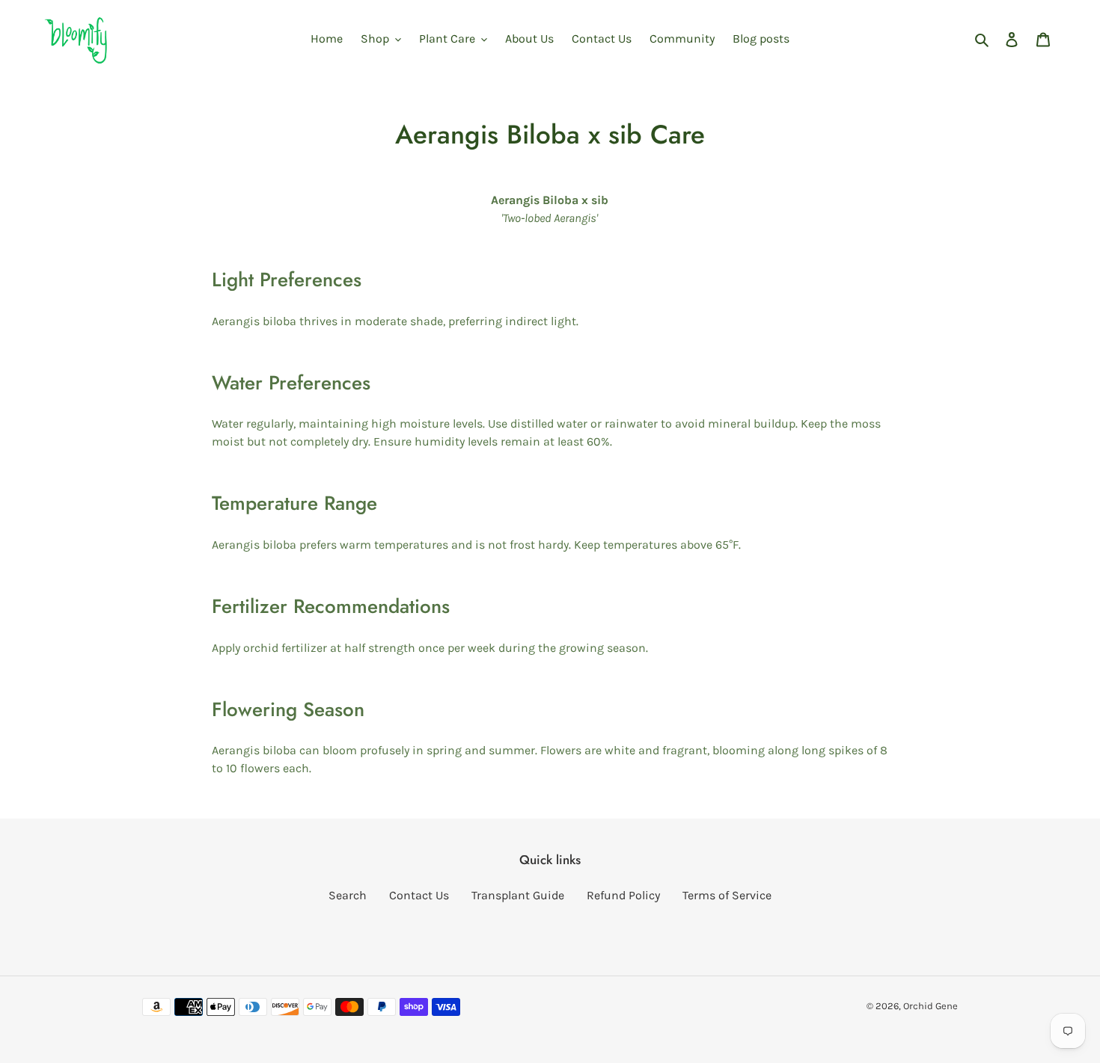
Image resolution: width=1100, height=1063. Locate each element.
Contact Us (419, 895)
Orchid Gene (930, 1005)
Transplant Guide (517, 895)
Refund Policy (623, 895)
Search (348, 895)
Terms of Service (726, 895)
